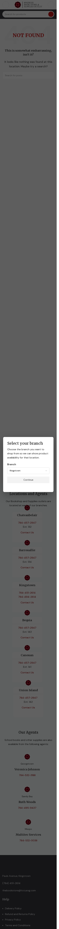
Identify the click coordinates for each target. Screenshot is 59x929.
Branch (11, 464)
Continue (28, 479)
